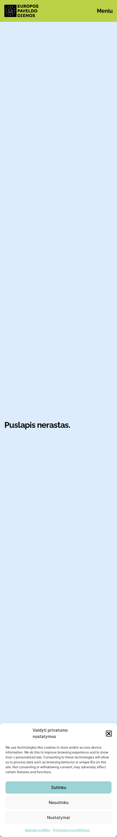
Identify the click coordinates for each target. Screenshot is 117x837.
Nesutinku (59, 802)
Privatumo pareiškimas (71, 830)
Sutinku (58, 787)
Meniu (105, 11)
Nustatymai (58, 817)
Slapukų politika (37, 830)
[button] (109, 733)
